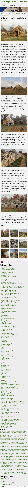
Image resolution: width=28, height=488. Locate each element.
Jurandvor (13, 443)
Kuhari (17, 447)
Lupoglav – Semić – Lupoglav (8, 297)
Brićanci (11, 435)
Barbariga (14, 432)
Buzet (8, 436)
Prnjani (25, 459)
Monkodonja (23, 450)
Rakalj (9, 460)
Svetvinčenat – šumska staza (8, 290)
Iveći (10, 443)
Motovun (3, 406)
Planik (2, 352)
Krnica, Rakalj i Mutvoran (7, 395)
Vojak (21, 470)
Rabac (7, 460)
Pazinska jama (25, 455)
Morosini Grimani (3, 452)
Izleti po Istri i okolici (6, 13)
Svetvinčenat (6, 468)
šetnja (2, 481)
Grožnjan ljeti (4, 279)
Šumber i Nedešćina (6, 323)
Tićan (20, 468)
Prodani (1, 460)
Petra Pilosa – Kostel (6, 271)
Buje (25, 435)
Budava (22, 435)
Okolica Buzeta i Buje (6, 379)
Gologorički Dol (11, 439)
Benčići (1, 434)
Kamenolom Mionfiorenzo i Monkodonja (11, 382)
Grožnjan (12, 442)
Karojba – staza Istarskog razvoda (9, 285)
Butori (5, 436)
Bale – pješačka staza (6, 307)
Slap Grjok (3, 314)
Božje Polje (17, 434)
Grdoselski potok (22, 441)
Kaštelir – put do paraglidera (8, 305)
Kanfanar (22, 443)
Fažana (12, 438)
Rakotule (13, 460)
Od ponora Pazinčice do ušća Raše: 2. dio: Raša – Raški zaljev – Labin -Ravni (13, 401)
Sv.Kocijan (10, 466)
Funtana (25, 438)
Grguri (1, 442)
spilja (22, 463)
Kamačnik (3, 355)
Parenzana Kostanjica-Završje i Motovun (11, 419)
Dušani (25, 436)
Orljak (23, 453)
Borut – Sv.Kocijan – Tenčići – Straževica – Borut (13, 286)
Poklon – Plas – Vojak (6, 329)
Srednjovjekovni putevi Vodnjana (9, 276)
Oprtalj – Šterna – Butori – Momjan (10, 408)
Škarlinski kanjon (5, 315)
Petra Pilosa (14, 456)
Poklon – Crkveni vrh (6, 354)
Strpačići (6, 466)
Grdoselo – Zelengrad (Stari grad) (9, 334)
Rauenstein (23, 460)
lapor (26, 447)
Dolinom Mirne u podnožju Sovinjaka (10, 384)
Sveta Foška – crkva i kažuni (8, 308)
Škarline (10, 473)
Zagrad (26, 470)
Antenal (8, 431)
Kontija (1, 446)
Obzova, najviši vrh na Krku (8, 301)
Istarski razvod (6, 443)
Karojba (2, 445)
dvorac (5, 438)
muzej (5, 453)
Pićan (1, 458)
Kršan (11, 447)
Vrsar (2, 348)
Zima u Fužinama (5, 376)
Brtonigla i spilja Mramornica (8, 393)
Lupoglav (2, 450)
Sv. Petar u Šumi (16, 466)
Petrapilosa (9, 456)
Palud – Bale (4, 397)
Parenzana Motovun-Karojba (8, 296)
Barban (9, 432)
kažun (15, 445)
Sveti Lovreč (4, 361)
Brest (20, 434)
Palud (9, 455)
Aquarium (16, 431)
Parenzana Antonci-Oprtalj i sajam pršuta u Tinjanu (14, 386)
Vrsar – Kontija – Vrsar (7, 280)
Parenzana (14, 455)
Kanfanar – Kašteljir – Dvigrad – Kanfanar (11, 283)
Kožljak (3, 316)
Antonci (12, 431)
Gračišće (8, 441)
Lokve (23, 449)
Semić (26, 462)
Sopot (9, 463)
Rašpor (3, 462)
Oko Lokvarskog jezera (7, 278)
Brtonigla (15, 435)
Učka (20, 469)
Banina (3, 432)
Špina (14, 473)
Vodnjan (17, 470)
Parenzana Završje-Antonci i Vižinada (10, 420)
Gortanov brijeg (3, 441)
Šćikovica (24, 473)
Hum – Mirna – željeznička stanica (9, 292)
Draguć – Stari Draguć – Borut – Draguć (11, 287)
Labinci (22, 447)
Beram (4, 434)
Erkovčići (8, 438)
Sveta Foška (22, 466)
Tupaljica (5, 469)
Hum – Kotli (4, 322)
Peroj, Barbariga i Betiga (7, 350)
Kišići (18, 445)
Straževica (2, 466)
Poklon (7, 459)
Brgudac (5, 435)
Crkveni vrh (12, 436)
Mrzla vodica (4, 427)
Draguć (17, 436)
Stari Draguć (8, 465)
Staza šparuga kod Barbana (8, 282)
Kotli (21, 446)
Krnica (6, 447)
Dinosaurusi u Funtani (6, 364)
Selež (24, 462)
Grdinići (12, 441)
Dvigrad (3, 362)
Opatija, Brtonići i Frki (6, 365)
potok (19, 459)
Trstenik (1, 469)
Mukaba (25, 452)
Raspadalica (4, 332)
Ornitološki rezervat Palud (7, 272)
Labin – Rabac (4, 413)
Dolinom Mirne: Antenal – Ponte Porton (11, 293)
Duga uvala (4, 383)
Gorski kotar (21, 439)
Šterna (16, 473)
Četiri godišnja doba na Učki (8, 321)
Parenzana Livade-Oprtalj (7, 343)
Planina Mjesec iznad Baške (8, 325)
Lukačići (26, 449)
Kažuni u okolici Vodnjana (7, 310)
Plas (22, 458)
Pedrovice (2, 456)
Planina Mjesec (18, 458)
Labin (20, 447)
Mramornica (14, 452)
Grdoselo (16, 441)
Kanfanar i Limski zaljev (7, 400)
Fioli (21, 438)
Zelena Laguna (5, 370)
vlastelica (13, 470)
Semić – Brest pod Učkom (7, 336)
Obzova (13, 453)
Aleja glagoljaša (3, 431)
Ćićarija (1, 473)
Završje (12, 472)
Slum (7, 463)
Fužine (1, 439)
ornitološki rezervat (4, 455)
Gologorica (5, 439)
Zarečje (4, 472)
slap (4, 463)
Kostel (18, 446)
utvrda (12, 469)
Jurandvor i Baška (5, 411)
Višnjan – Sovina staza (6, 267)
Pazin (20, 455)
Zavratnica (3, 418)
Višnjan (3, 319)
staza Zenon (21, 465)
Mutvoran (2, 453)
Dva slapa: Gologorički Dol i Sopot (9, 303)
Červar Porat (4, 375)
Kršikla (14, 447)
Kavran (5, 445)
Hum (15, 442)
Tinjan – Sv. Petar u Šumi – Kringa (9, 388)
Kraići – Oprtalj (5, 351)
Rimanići (10, 462)
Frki (22, 438)
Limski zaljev (8, 449)
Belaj (24, 432)
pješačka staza (7, 458)
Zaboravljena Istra (5, 368)
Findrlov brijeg (17, 438)
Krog (2, 347)
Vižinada (9, 471)
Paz (18, 455)
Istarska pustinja (19, 442)
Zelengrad (23, 472)
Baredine (18, 432)
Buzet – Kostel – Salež (6, 426)
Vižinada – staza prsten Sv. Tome (9, 328)
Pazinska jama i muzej (6, 390)
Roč (16, 462)
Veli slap (1, 470)
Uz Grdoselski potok (6, 274)
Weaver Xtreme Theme (22, 486)
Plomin (3, 377)
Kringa (1, 447)
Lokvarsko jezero (18, 449)
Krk (4, 447)
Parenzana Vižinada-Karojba (8, 311)
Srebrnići (25, 463)
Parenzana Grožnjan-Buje (7, 318)
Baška (21, 432)
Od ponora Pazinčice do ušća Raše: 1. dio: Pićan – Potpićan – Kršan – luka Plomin (13, 404)
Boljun (10, 434)
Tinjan (17, 468)
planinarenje (4, 480)
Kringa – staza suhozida (7, 357)
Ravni (27, 460)
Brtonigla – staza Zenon (7, 333)
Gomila (15, 439)
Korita (2, 339)
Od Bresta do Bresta (6, 346)
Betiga (7, 434)
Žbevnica (3, 373)
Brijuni (2, 359)
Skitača (3, 380)
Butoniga (3, 366)
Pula (4, 460)
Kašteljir (12, 445)
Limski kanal (2, 449)
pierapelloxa (19, 456)
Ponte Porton (12, 459)
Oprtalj (20, 453)
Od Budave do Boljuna (6, 369)
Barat (7, 432)
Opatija (16, 453)
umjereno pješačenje (6, 483)
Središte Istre (4, 391)
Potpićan (22, 459)
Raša (1, 462)
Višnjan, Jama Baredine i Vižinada (9, 422)
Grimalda (5, 442)
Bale (1, 432)
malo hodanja (16, 13)
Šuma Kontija (4, 298)
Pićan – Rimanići (5, 372)
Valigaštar (24, 469)
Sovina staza (14, 463)
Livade (12, 449)
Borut (13, 434)
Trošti (26, 468)
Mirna (15, 450)
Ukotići (9, 469)
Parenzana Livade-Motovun (8, 326)
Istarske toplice (5, 337)
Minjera (3, 312)
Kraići (26, 446)
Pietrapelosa (25, 456)
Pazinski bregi (4, 289)
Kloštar (20, 445)
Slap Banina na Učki (6, 294)
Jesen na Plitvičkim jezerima (8, 387)
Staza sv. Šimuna (14, 465)
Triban (23, 468)
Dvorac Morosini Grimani (7, 269)
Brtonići (19, 435)
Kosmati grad (9, 446)
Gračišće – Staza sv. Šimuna (8, 416)
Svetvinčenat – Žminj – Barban (9, 424)
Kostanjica (14, 446)
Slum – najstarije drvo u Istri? (8, 423)
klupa (24, 445)
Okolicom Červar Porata (7, 304)
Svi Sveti (11, 468)
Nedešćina (9, 453)
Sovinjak (19, 463)
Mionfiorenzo (10, 450)
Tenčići (14, 468)
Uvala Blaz (3, 275)
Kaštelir (8, 445)
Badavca (20, 431)
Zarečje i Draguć (5, 409)
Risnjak (3, 394)
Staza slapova (4, 341)
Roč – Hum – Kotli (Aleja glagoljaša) (10, 412)
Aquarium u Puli (5, 358)
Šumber (19, 473)
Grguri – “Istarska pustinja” (8, 268)
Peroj (5, 456)
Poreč (16, 459)
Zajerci (1, 472)
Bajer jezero (4, 330)
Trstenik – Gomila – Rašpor (8, 398)
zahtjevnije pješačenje (6, 484)
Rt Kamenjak (4, 340)
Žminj (5, 475)
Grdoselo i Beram (5, 344)
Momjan (19, 450)
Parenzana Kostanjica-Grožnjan (9, 415)
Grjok (8, 442)
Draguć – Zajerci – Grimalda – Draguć (10, 300)
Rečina (7, 462)
